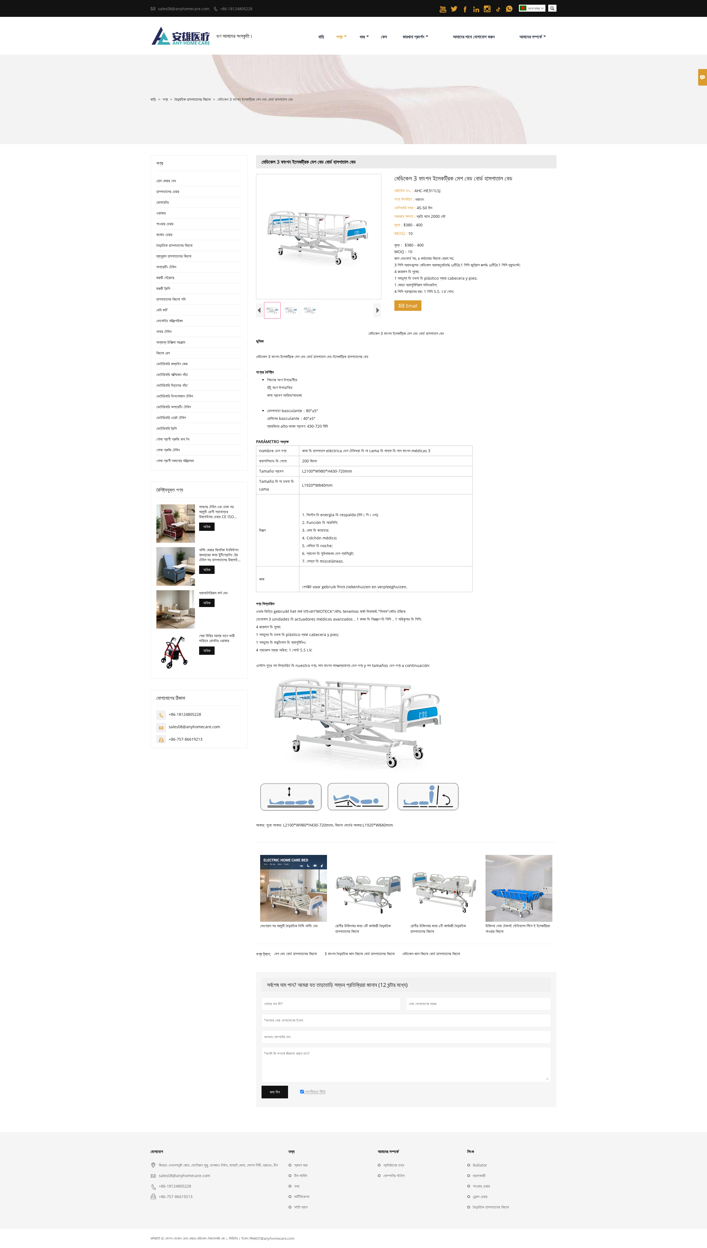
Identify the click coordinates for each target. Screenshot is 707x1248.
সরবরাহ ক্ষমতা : (404, 216)
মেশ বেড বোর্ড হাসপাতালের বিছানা (295, 953)
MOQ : (400, 233)
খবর (362, 37)
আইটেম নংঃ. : (403, 190)
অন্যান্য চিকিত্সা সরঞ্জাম (170, 342)
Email (408, 305)
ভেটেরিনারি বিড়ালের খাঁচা (172, 385)
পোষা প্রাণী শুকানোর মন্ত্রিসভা (175, 460)
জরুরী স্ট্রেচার (165, 277)
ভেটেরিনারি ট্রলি (166, 428)
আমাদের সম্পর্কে (530, 37)
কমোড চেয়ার (164, 234)
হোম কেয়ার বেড (166, 180)
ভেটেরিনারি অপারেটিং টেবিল (173, 406)
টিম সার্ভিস (300, 1175)
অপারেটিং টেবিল (166, 266)
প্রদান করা (301, 1165)
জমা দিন (275, 1092)
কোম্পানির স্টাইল (394, 1175)
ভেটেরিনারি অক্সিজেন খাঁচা (172, 374)
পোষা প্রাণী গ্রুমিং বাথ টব (172, 439)
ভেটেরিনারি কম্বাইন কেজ (172, 363)
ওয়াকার (161, 213)
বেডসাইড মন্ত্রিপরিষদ (169, 320)
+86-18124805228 (236, 8)
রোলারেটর (162, 202)
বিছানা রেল (163, 353)
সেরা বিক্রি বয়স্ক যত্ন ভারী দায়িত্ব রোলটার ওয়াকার (217, 638)
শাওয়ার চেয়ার (164, 223)
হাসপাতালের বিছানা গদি (171, 299)
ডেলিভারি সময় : (405, 207)
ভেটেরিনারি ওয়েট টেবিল (171, 417)
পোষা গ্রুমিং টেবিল (168, 449)
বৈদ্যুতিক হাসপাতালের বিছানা (193, 99)
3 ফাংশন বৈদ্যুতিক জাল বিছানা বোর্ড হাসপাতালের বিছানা (360, 953)
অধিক (206, 526)
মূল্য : (398, 224)
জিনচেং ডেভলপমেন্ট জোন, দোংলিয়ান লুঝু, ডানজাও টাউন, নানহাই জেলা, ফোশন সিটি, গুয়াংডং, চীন (218, 1165)
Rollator (480, 1165)
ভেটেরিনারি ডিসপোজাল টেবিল (174, 396)
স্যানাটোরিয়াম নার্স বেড (213, 592)
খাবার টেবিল (164, 331)
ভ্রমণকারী (479, 1175)
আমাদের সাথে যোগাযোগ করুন (474, 37)
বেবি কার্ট (161, 309)
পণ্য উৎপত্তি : (404, 199)
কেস (384, 37)
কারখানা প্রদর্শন (413, 37)
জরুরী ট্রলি (163, 288)
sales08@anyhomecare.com (183, 8)
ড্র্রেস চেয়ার (480, 1196)
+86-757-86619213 (185, 738)
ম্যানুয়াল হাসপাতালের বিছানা (173, 256)
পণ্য (339, 37)
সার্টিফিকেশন (301, 1196)
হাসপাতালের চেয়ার (167, 191)
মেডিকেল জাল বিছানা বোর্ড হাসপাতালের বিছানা (431, 953)
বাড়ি (321, 37)
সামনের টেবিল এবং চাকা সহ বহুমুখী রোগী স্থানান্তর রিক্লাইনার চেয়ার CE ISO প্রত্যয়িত (216, 511)
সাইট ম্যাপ (301, 1207)
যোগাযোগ (157, 1151)
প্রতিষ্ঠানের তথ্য (393, 1165)
